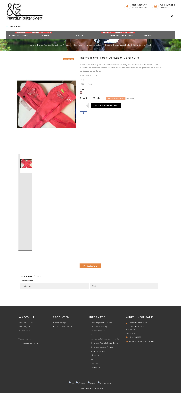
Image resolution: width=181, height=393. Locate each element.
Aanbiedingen (61, 323)
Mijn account (97, 367)
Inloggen (95, 363)
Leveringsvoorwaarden (101, 323)
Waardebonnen (25, 339)
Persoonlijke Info (26, 323)
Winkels (94, 359)
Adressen (22, 335)
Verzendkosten (98, 331)
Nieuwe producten (63, 327)
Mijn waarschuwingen (28, 343)
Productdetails (90, 266)
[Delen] (83, 114)
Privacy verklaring (99, 327)
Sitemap (95, 355)
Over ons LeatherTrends (102, 347)
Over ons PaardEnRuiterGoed (104, 343)
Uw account (25, 317)
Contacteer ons (98, 351)
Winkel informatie (139, 317)
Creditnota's (24, 331)
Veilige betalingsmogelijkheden (105, 339)
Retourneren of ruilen (101, 335)
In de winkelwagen (106, 105)
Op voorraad (26, 276)
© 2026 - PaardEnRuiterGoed (90, 389)
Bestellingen (24, 327)
